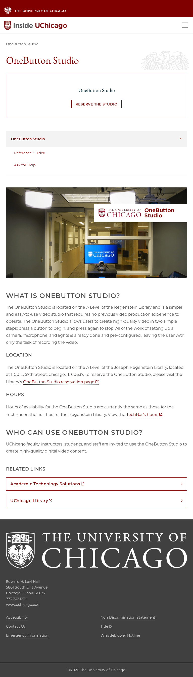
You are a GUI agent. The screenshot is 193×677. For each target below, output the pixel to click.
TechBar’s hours (144, 414)
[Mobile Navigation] (185, 25)
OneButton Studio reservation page (61, 382)
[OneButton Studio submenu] (181, 139)
